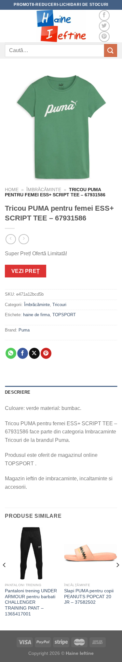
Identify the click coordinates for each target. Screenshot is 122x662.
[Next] (117, 578)
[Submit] (110, 50)
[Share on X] (34, 353)
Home (12, 189)
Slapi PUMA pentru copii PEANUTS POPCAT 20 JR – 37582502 (89, 596)
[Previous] (4, 578)
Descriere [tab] (17, 392)
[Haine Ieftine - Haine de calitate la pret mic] (61, 26)
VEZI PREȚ (25, 271)
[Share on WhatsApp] (11, 353)
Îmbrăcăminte (43, 189)
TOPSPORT (64, 314)
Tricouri (59, 304)
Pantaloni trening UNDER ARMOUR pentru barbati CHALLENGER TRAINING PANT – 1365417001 (31, 602)
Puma (24, 330)
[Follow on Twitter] (104, 26)
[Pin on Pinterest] (46, 353)
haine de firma (36, 314)
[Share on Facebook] (22, 353)
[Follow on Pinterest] (104, 36)
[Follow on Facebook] (104, 15)
